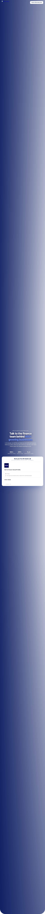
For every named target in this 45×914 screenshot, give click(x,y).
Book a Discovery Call (37, 2)
